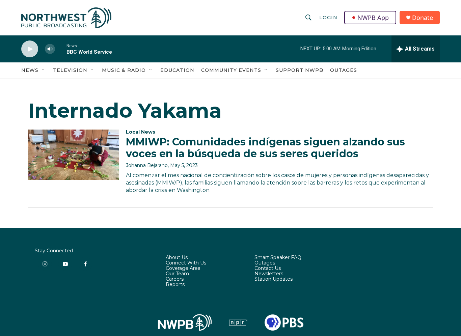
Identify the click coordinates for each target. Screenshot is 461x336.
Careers (175, 279)
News (29, 70)
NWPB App (373, 17)
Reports (175, 284)
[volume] (50, 49)
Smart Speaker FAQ (277, 257)
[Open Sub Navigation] (43, 70)
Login (328, 18)
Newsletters (268, 274)
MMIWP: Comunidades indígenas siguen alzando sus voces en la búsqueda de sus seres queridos (265, 148)
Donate (422, 17)
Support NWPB (299, 70)
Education (177, 70)
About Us (177, 257)
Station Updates (273, 279)
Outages (343, 70)
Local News (140, 132)
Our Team (177, 274)
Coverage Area (183, 268)
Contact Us (267, 268)
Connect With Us (186, 263)
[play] (29, 49)
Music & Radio (124, 70)
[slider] (61, 48)
